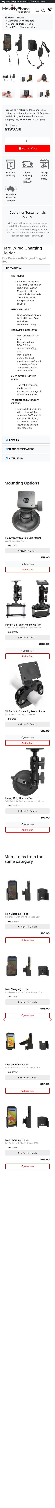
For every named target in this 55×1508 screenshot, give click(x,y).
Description (14, 268)
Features (13, 440)
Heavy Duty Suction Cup (19, 798)
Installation (15, 458)
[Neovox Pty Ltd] (16, 8)
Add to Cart (29, 148)
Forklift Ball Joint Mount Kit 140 (23, 624)
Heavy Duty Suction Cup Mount (23, 537)
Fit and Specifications (21, 449)
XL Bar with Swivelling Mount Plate (25, 711)
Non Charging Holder (17, 913)
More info (29, 564)
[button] (3, 1019)
